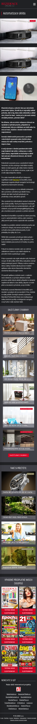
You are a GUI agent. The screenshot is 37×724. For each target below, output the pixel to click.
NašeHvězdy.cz (11, 694)
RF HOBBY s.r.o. (19, 716)
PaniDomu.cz (12, 709)
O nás (1, 718)
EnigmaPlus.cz (24, 700)
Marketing (16, 718)
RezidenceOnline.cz (13, 706)
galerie (32, 21)
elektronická (9, 613)
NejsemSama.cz (23, 709)
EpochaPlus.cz (13, 700)
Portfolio (6, 718)
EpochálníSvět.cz (26, 697)
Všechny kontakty (31, 718)
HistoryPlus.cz (25, 706)
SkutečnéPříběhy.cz (24, 694)
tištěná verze (9, 610)
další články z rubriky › (18, 455)
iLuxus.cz (30, 703)
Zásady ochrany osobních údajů (18, 720)
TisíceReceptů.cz (9, 703)
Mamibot (16, 180)
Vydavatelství (23, 718)
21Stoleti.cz (21, 703)
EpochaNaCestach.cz (12, 697)
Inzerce (11, 718)
